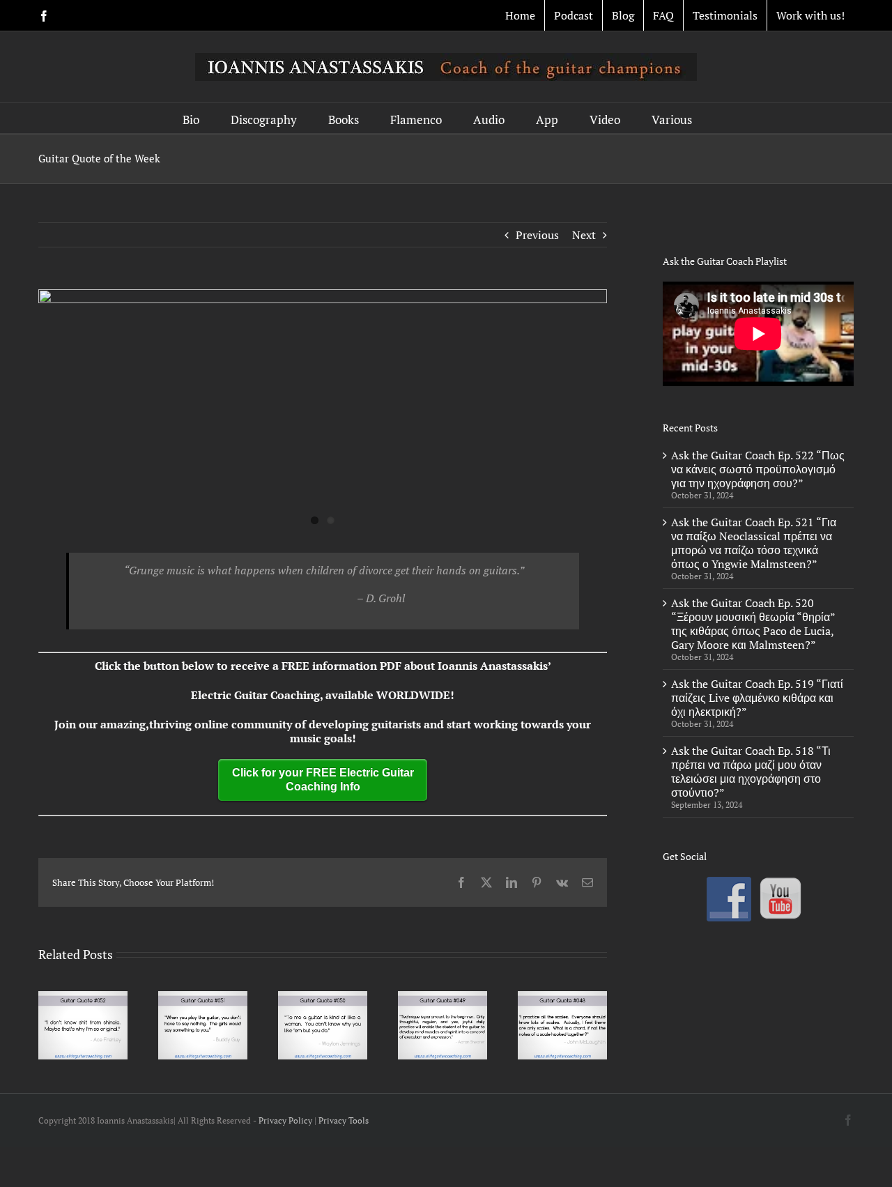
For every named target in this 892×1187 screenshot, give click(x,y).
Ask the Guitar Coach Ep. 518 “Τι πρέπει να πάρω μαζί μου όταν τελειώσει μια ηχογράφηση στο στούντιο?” (751, 771)
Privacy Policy (285, 1120)
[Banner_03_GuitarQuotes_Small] (322, 409)
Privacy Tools (343, 1120)
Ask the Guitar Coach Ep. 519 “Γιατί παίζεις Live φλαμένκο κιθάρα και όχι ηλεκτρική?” (757, 697)
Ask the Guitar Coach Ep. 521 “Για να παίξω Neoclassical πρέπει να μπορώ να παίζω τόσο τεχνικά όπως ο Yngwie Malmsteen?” (753, 543)
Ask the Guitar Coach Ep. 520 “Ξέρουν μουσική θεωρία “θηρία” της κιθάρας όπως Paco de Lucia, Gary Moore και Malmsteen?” (753, 623)
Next (584, 235)
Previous (537, 235)
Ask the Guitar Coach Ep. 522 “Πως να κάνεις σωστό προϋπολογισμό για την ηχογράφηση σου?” (758, 469)
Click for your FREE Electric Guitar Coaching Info (323, 779)
